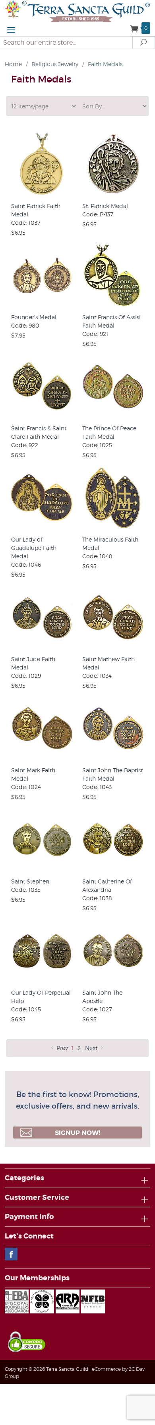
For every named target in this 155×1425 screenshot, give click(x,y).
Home (13, 64)
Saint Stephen (30, 881)
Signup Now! (77, 1133)
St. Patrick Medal (105, 205)
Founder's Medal (33, 317)
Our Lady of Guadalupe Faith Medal (33, 547)
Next (92, 1047)
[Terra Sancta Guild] (77, 10)
